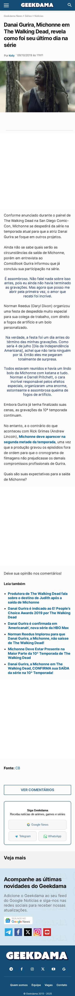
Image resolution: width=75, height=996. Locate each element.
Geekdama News (13, 15)
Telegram (25, 836)
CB (17, 768)
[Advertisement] (37, 171)
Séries (28, 15)
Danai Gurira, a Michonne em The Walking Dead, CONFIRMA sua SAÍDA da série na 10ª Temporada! (38, 668)
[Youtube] (53, 969)
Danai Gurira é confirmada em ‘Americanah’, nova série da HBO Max (38, 625)
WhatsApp (54, 836)
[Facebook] (21, 969)
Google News (39, 824)
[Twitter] (42, 969)
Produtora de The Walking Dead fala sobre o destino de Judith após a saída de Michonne (38, 598)
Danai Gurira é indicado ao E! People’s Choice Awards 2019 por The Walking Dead (39, 612)
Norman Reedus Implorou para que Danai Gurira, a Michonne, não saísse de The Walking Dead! (38, 638)
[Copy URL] (54, 121)
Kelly (12, 55)
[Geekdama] (37, 5)
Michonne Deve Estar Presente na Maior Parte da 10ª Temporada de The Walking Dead (39, 653)
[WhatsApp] (37, 121)
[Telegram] (45, 121)
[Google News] (64, 969)
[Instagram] (32, 969)
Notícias (38, 15)
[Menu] (6, 5)
